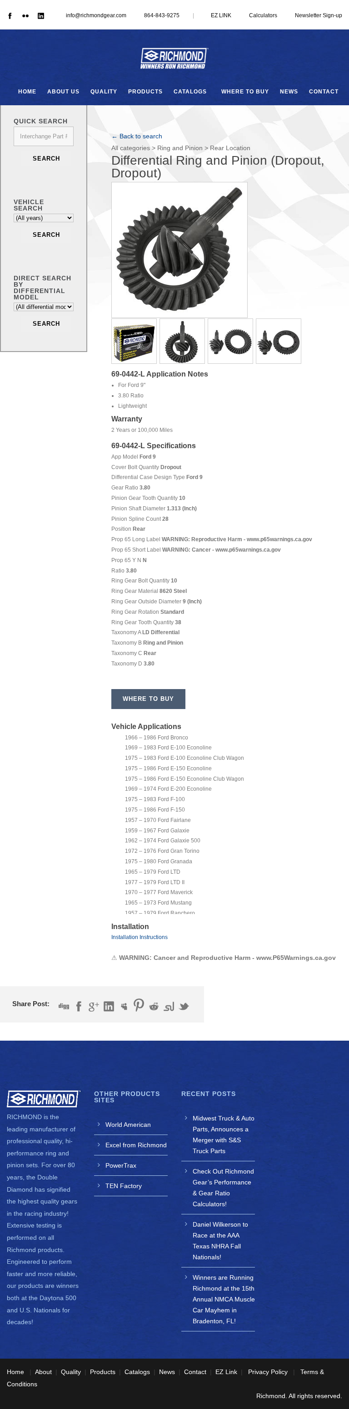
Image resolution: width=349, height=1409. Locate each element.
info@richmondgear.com (96, 15)
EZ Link (226, 1371)
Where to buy (148, 698)
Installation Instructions (139, 937)
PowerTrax (120, 1165)
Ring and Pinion (180, 148)
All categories (130, 148)
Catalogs (190, 91)
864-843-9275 (161, 15)
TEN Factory (123, 1185)
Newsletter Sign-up (318, 15)
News (289, 91)
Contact (324, 91)
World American (128, 1124)
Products (145, 91)
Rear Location (230, 148)
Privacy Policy (268, 1371)
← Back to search (136, 136)
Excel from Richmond (136, 1145)
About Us (63, 91)
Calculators (263, 15)
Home (27, 91)
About (43, 1371)
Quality (103, 91)
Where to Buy (245, 91)
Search (46, 158)
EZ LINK (221, 15)
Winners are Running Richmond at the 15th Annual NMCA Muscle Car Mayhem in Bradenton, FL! (224, 1299)
